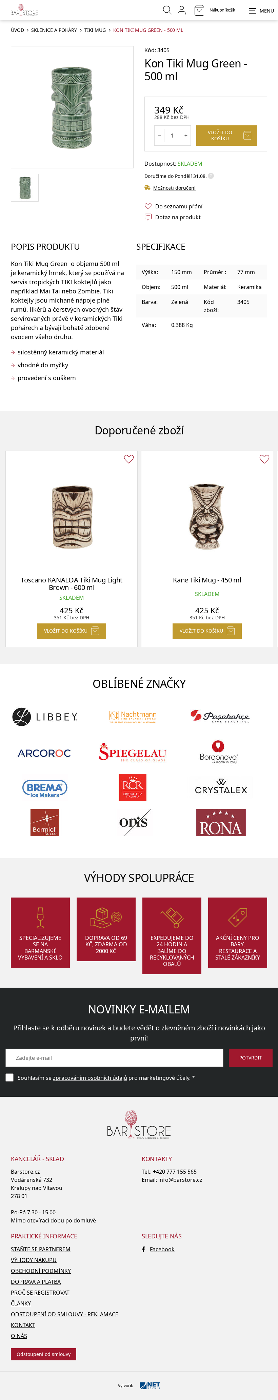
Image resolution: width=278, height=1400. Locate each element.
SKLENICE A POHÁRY (54, 30)
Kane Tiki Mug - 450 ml (207, 579)
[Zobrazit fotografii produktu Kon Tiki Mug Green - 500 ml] (72, 107)
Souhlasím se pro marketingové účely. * (106, 1077)
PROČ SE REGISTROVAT (40, 1292)
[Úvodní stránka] (24, 10)
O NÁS (19, 1336)
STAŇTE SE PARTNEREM (41, 1249)
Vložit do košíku (220, 135)
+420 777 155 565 (175, 1171)
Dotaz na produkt (178, 217)
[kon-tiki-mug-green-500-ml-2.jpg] (25, 188)
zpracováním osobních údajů (90, 1078)
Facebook (162, 1249)
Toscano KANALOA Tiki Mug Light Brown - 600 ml (71, 583)
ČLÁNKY (21, 1303)
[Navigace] (261, 11)
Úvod (17, 30)
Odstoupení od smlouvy (44, 1354)
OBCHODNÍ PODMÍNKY (41, 1271)
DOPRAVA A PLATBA (36, 1281)
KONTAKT (23, 1325)
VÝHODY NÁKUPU (34, 1260)
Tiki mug (95, 30)
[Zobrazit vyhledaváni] (167, 10)
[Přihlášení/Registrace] (181, 10)
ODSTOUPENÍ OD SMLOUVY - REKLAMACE (64, 1314)
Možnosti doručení (174, 188)
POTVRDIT (250, 1057)
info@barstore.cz (180, 1179)
